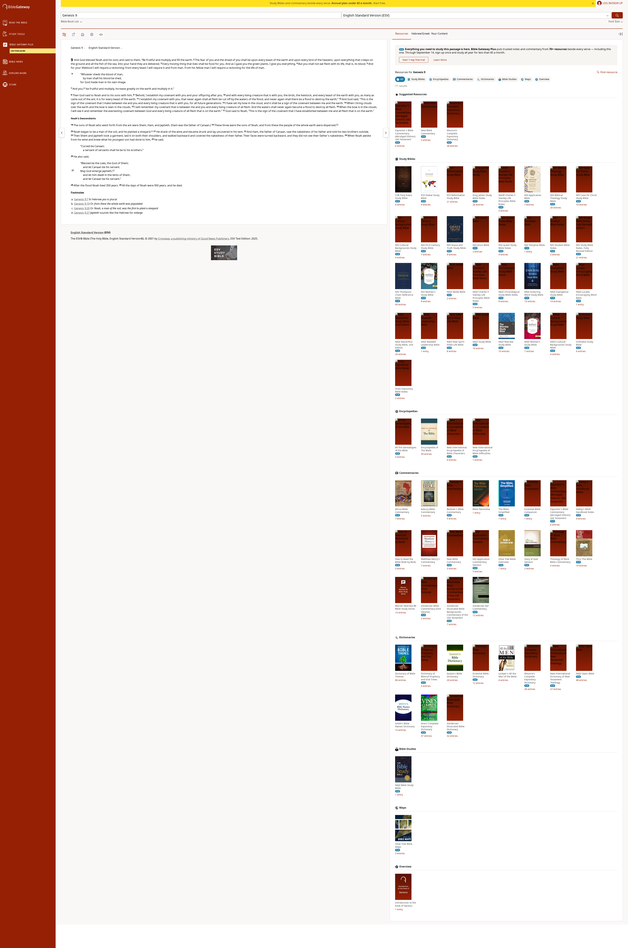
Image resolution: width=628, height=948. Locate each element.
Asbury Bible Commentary (428, 511)
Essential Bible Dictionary (481, 675)
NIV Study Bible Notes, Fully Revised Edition (584, 248)
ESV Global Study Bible (430, 197)
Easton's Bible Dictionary (454, 675)
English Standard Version (87, 232)
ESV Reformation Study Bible (456, 197)
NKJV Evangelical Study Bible (559, 293)
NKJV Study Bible (482, 341)
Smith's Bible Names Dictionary (405, 725)
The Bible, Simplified (503, 511)
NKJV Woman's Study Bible (532, 343)
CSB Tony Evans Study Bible (403, 197)
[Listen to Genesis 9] (101, 34)
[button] (609, 3)
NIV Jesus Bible (481, 245)
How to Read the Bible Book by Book (405, 560)
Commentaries (409, 473)
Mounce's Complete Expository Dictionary (452, 135)
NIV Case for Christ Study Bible (586, 197)
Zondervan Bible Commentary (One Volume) (431, 608)
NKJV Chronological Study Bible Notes (509, 293)
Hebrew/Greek (420, 33)
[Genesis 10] (386, 132)
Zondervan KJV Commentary (480, 607)
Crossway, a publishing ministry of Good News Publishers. (194, 238)
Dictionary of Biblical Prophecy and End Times (430, 676)
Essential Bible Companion (532, 511)
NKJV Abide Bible (456, 291)
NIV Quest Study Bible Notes (507, 247)
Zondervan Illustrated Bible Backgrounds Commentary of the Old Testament (457, 611)
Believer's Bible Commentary (455, 511)
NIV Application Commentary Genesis (481, 562)
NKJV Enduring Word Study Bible (533, 293)
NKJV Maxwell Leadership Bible (430, 343)
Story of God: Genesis (531, 560)
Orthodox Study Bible (584, 343)
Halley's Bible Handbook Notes (585, 511)
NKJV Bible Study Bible (404, 787)
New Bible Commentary (428, 132)
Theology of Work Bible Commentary (560, 560)
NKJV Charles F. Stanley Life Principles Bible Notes (481, 296)
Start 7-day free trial (413, 59)
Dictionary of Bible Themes (405, 675)
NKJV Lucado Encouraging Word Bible (586, 294)
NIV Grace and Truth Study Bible (456, 247)
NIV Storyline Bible (534, 245)
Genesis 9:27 (82, 213)
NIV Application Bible (532, 197)
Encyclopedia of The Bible (429, 449)
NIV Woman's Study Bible (428, 293)
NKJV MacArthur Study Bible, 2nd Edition (404, 344)
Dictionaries (407, 637)
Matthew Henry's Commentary (430, 560)
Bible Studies (407, 749)
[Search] (617, 15)
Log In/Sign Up (612, 3)
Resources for (410, 72)
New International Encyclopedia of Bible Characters (457, 450)
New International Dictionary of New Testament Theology (560, 678)
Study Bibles (407, 159)
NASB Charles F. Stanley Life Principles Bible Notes (507, 200)
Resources (401, 33)
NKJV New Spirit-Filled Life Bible (456, 343)
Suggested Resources (413, 94)
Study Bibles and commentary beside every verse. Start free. (328, 3)
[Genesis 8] (61, 132)
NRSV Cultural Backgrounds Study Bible (560, 344)
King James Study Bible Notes (482, 197)
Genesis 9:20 (82, 208)
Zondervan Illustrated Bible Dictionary (455, 726)
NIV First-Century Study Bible (430, 247)
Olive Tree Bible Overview (507, 560)
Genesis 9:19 (82, 204)
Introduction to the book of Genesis (405, 904)
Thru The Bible (584, 559)
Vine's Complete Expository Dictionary (429, 726)
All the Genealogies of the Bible (405, 449)
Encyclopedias (408, 411)
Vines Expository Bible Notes (404, 390)
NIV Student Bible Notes (560, 247)
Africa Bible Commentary (402, 511)
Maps (402, 807)
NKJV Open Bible (585, 673)
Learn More (440, 59)
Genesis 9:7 (81, 199)
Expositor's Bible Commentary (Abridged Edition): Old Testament (405, 135)
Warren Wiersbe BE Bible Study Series (405, 607)
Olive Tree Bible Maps (403, 845)
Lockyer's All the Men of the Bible (507, 675)
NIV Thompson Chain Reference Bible (404, 294)
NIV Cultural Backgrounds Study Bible (405, 248)
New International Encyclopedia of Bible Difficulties (483, 450)
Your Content (439, 33)
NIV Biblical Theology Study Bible (558, 198)
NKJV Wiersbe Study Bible (505, 343)
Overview (405, 866)
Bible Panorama (481, 509)
